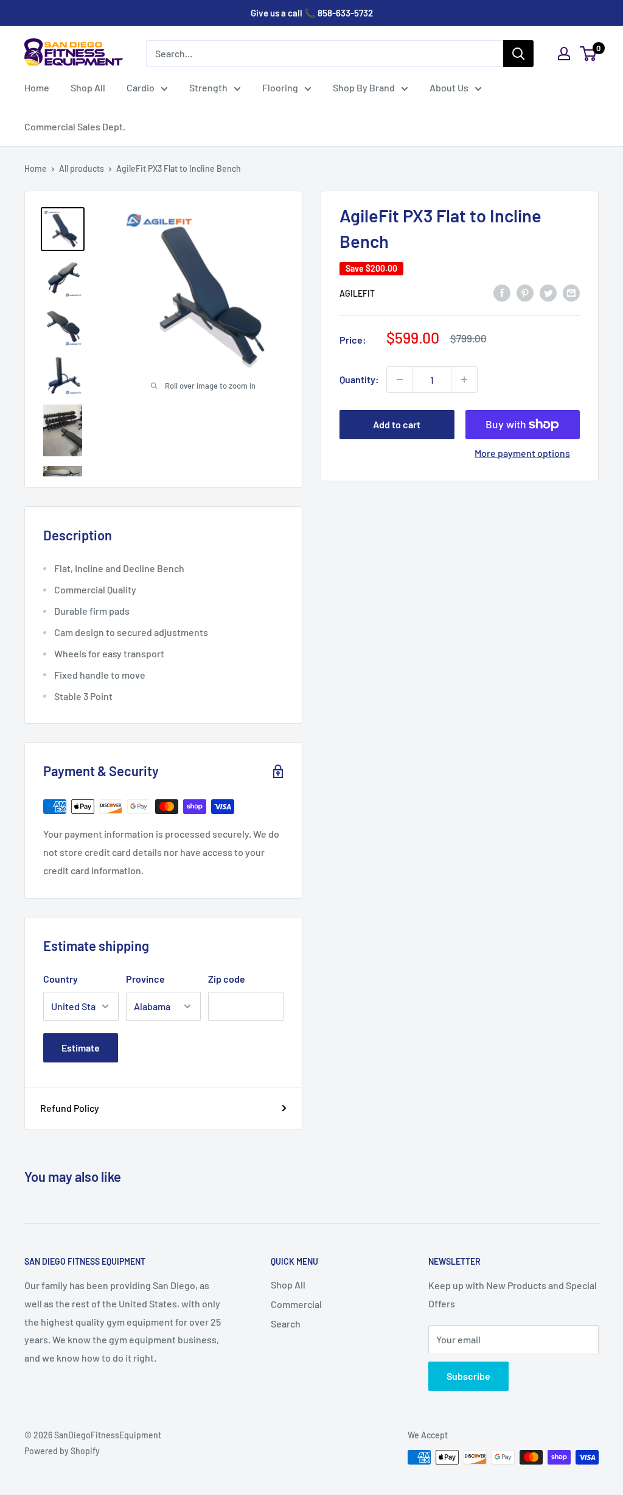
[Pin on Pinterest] (525, 292)
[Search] (518, 53)
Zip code (226, 978)
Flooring (280, 87)
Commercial (296, 1304)
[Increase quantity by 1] (464, 379)
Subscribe (468, 1376)
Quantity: (359, 379)
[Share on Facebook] (501, 292)
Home (36, 87)
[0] (588, 53)
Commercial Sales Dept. (74, 126)
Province (145, 978)
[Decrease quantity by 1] (399, 379)
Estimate (80, 1047)
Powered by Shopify (62, 1451)
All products (81, 168)
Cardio (141, 87)
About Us (449, 87)
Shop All (88, 87)
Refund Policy (69, 1108)
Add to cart (396, 424)
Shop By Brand (364, 87)
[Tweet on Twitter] (548, 292)
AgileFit (357, 293)
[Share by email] (571, 292)
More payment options (522, 453)
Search (286, 1323)
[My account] (564, 53)
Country (60, 978)
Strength (208, 87)
